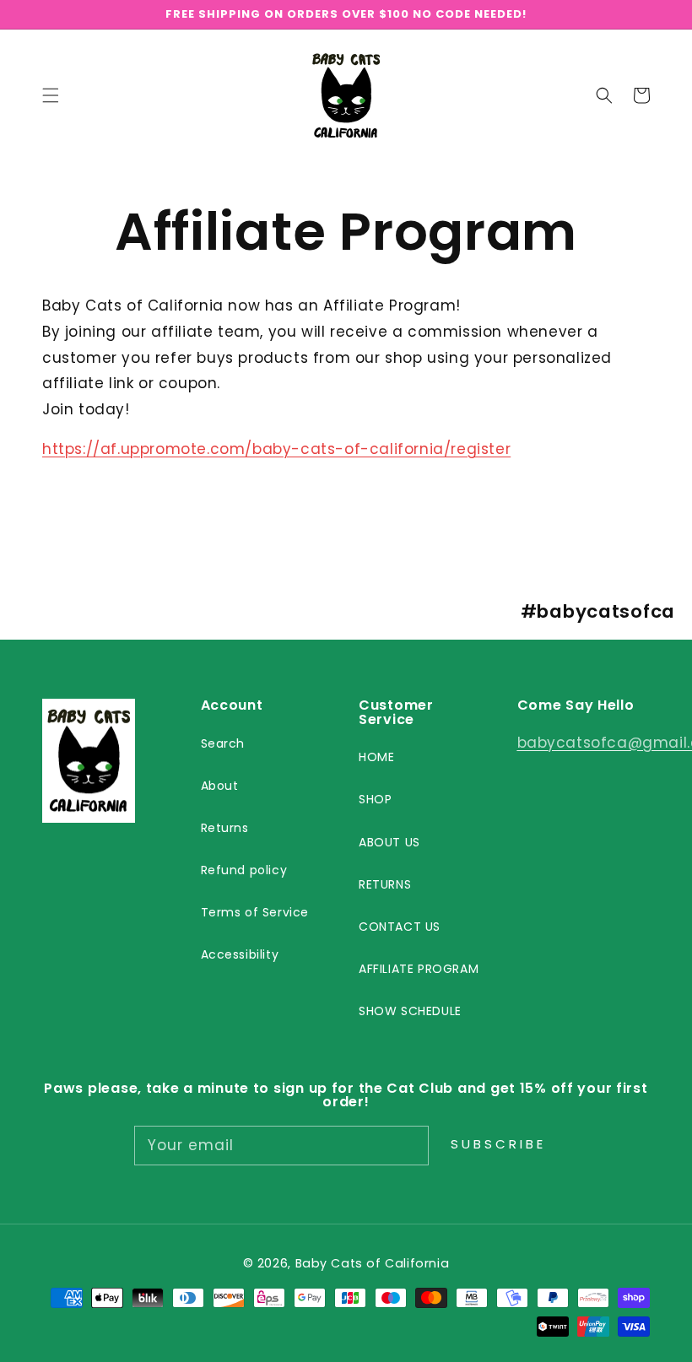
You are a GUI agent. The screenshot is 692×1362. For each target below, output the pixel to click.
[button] (604, 95)
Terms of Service (255, 912)
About (220, 785)
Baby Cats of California (372, 1263)
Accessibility (240, 954)
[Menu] (50, 95)
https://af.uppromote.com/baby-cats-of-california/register (276, 449)
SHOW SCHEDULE (410, 1011)
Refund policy (244, 870)
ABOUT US (389, 842)
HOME (376, 757)
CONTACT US (400, 926)
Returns (225, 827)
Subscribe (498, 1144)
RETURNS (385, 884)
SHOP (375, 799)
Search (223, 743)
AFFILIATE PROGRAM (418, 968)
